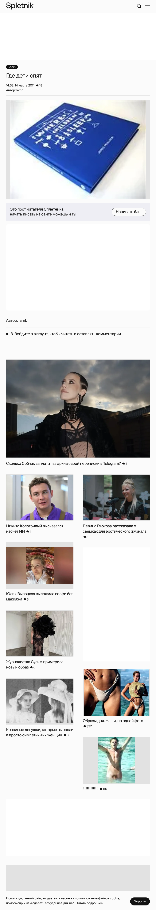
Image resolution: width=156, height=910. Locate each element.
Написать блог (129, 211)
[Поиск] (139, 6)
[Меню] (147, 6)
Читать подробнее (89, 903)
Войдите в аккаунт (31, 334)
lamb (23, 320)
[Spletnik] (19, 6)
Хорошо (140, 901)
